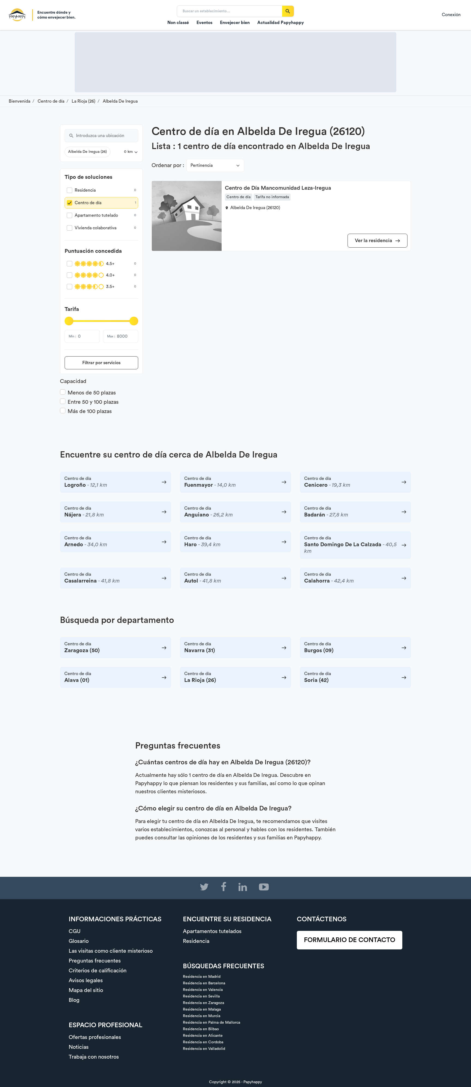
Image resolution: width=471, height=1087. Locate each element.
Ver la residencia (374, 240)
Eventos (204, 22)
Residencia (85, 190)
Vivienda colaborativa (95, 228)
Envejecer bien (235, 22)
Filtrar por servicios (101, 363)
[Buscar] (288, 11)
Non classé (178, 22)
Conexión (451, 15)
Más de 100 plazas (90, 411)
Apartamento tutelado (96, 215)
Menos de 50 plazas (92, 393)
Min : (72, 336)
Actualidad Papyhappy (280, 22)
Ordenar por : (168, 165)
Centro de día (88, 203)
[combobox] (107, 135)
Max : (111, 336)
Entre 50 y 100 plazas (93, 402)
